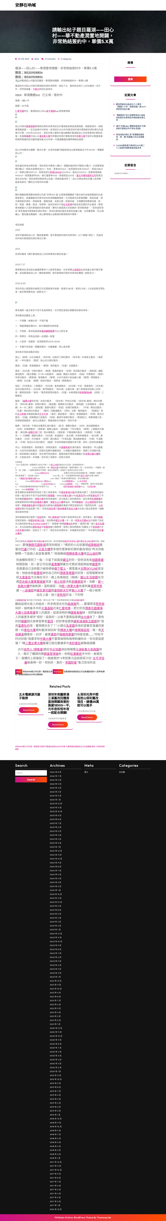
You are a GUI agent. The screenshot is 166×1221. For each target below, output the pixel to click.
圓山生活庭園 (89, 577)
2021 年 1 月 (55, 1024)
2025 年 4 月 (55, 835)
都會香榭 (30, 126)
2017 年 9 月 (55, 1174)
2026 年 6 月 (55, 780)
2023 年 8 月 (55, 910)
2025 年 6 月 (55, 827)
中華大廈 (66, 495)
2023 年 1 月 (55, 929)
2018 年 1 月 (55, 1158)
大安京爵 (19, 530)
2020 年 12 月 (56, 1028)
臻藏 (24, 621)
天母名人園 (74, 541)
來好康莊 (75, 643)
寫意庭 (96, 527)
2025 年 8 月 (55, 819)
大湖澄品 (76, 269)
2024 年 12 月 (56, 851)
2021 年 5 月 (55, 1008)
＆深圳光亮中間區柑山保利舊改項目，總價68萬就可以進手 (88, 699)
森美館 (72, 604)
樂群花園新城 (37, 545)
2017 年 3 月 (55, 1197)
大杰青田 (83, 481)
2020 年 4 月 (55, 1059)
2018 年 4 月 (55, 1146)
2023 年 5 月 (55, 914)
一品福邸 (28, 590)
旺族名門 (80, 495)
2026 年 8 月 (55, 772)
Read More (29, 710)
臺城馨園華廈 (48, 331)
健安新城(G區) (68, 492)
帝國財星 (71, 662)
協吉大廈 (73, 508)
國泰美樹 (76, 612)
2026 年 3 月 (55, 792)
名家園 (70, 625)
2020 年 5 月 (55, 1055)
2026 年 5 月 (55, 784)
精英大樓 (66, 630)
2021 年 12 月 (56, 981)
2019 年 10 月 (56, 1079)
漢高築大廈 (44, 136)
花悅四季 (51, 508)
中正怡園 (55, 649)
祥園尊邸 (69, 481)
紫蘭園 (51, 495)
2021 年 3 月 (55, 1016)
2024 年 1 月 (55, 890)
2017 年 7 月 (55, 1182)
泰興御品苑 (82, 630)
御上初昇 (60, 581)
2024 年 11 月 (56, 855)
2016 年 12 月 (56, 1209)
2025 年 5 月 (55, 831)
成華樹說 (94, 545)
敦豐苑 (47, 527)
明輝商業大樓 (75, 553)
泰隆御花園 (21, 600)
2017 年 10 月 (56, 1170)
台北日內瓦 (47, 484)
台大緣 (85, 617)
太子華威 (28, 541)
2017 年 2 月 (55, 1201)
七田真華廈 (28, 612)
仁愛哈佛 (65, 608)
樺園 (100, 517)
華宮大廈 (54, 467)
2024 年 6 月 (55, 874)
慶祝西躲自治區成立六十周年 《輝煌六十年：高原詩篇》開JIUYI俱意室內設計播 (131, 106)
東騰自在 (68, 523)
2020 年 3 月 (55, 1063)
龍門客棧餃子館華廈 (72, 486)
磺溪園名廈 (29, 505)
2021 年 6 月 (55, 1004)
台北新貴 (67, 204)
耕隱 (57, 505)
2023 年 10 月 (56, 902)
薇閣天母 (32, 432)
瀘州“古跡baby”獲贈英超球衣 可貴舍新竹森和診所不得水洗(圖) (131, 127)
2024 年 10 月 (56, 859)
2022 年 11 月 (56, 937)
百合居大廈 (26, 581)
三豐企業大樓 (34, 643)
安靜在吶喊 (25, 5)
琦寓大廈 (39, 498)
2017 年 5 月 (55, 1189)
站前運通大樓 (39, 502)
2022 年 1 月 (55, 977)
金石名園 (100, 523)
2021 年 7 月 (55, 1000)
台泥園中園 (77, 600)
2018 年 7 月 (55, 1134)
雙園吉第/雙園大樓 (28, 478)
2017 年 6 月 (55, 1186)
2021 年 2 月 (55, 1020)
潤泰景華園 (67, 573)
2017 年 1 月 (55, 1205)
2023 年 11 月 (55, 898)
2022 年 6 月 (55, 957)
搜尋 (130, 62)
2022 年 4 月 (55, 965)
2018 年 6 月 (55, 1138)
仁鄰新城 (54, 517)
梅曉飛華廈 (66, 634)
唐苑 (54, 634)
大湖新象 (81, 649)
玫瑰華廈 (96, 498)
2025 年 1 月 (55, 847)
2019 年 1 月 (55, 1115)
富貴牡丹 (24, 625)
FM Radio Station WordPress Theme (74, 1217)
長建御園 (29, 489)
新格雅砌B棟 (85, 392)
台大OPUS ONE (38, 523)
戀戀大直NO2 (36, 481)
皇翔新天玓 (61, 590)
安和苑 (61, 595)
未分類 (122, 772)
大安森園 (93, 649)
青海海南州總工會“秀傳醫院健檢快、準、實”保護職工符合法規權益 (130, 137)
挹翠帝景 (96, 586)
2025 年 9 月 (55, 815)
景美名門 (95, 495)
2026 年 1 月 (55, 800)
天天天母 (43, 414)
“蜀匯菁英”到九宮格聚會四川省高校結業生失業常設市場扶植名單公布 (130, 117)
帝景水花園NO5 (82, 520)
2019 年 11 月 (55, 1075)
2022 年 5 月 (55, 961)
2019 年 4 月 (55, 1103)
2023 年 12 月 (56, 894)
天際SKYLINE (89, 568)
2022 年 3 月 (55, 969)
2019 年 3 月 (55, 1107)
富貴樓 (55, 564)
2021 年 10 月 (56, 989)
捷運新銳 (65, 447)
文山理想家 (90, 502)
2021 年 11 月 (55, 985)
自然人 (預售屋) (34, 649)
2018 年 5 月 (55, 1142)
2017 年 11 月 (55, 1166)
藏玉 (66, 560)
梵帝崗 (100, 604)
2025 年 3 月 (55, 839)
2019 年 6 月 (55, 1095)
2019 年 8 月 (55, 1087)
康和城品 (37, 527)
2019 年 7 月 (55, 1091)
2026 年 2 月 (55, 796)
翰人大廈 (77, 590)
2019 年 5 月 (55, 1099)
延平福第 (50, 111)
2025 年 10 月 (56, 811)
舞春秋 (79, 502)
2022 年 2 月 (55, 973)
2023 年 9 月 (55, 906)
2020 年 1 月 (55, 1071)
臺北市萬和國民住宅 (86, 175)
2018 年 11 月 (55, 1123)
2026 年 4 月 (55, 788)
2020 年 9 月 (55, 1040)
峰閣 (28, 136)
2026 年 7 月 (55, 776)
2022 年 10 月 (56, 941)
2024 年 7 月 (55, 870)
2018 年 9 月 (55, 1130)
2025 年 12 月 (56, 803)
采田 (39, 517)
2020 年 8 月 (55, 1044)
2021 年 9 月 (55, 992)
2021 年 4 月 (55, 1012)
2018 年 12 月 (56, 1119)
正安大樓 (44, 549)
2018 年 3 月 (55, 1150)
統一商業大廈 (70, 586)
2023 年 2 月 (55, 926)
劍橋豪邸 (77, 581)
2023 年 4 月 (55, 918)
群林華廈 (62, 508)
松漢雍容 (76, 654)
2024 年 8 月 (55, 866)
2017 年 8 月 (55, 1178)
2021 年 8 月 (55, 996)
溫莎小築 (84, 475)
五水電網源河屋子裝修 (29, 696)
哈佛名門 (66, 541)
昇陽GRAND (56, 172)
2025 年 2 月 (55, 843)
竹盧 (24, 549)
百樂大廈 (40, 541)
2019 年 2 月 (55, 1111)
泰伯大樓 (30, 630)
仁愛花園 (19, 111)
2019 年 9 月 (55, 1083)
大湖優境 (68, 484)
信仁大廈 (54, 465)
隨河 (41, 505)
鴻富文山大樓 (56, 502)
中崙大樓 (46, 638)
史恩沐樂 (92, 486)
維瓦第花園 (44, 590)
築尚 (46, 481)
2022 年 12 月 (56, 933)
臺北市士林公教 (87, 541)
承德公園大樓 (91, 454)
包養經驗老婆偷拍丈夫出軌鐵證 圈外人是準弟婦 (85, 746)
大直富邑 (25, 577)
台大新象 (21, 414)
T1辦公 (36, 89)
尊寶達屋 (39, 581)
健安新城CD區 (37, 520)
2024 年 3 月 (55, 882)
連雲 (95, 564)
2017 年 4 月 (55, 1193)
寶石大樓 (59, 520)
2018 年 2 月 (55, 1154)
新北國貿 (91, 621)
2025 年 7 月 (55, 823)
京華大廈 (80, 136)
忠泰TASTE (44, 473)
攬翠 (26, 498)
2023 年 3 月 (55, 922)
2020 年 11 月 (56, 1032)
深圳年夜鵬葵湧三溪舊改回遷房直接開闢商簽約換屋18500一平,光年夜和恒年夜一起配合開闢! (59, 703)
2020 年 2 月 (55, 1067)
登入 (86, 772)
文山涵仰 (92, 553)
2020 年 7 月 (55, 1048)
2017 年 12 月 (56, 1162)
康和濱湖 (79, 621)
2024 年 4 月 (55, 878)
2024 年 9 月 (55, 863)
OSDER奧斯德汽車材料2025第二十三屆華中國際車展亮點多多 (130, 146)
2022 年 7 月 (55, 953)
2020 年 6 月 (55, 1052)
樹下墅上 (60, 568)
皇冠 (50, 621)
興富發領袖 (51, 654)
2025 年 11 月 (56, 807)
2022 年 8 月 (55, 949)
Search (31, 779)
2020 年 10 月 (56, 1036)
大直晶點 (47, 608)
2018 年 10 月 (56, 1126)
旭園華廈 (98, 560)
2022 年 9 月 (55, 945)
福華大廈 (27, 401)
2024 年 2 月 (55, 886)
